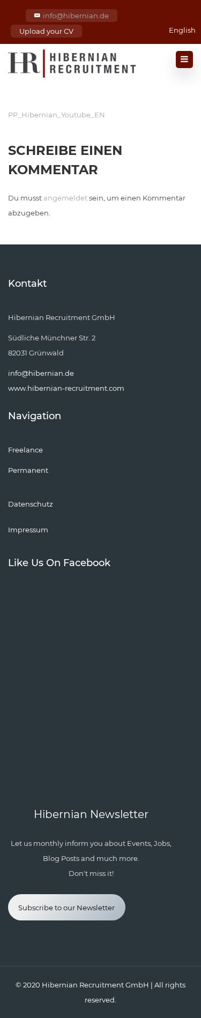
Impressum (28, 529)
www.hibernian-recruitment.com (66, 388)
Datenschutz (30, 504)
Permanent (28, 470)
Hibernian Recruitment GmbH (95, 984)
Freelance (25, 449)
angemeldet (65, 198)
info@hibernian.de (76, 15)
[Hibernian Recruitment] (73, 63)
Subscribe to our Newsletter (66, 907)
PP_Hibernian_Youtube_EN (56, 114)
